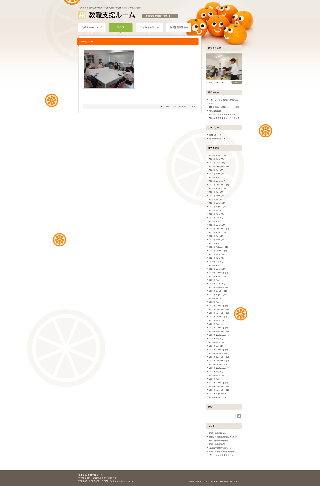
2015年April (214, 379)
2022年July (214, 236)
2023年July (214, 210)
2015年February (216, 383)
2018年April (214, 302)
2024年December (217, 185)
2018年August (215, 295)
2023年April (214, 221)
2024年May (214, 199)
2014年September (217, 394)
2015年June (214, 375)
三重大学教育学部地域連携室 (222, 452)
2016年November (217, 331)
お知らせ (213, 135)
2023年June (214, 214)
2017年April (214, 324)
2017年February (216, 328)
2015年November (217, 361)
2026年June (214, 159)
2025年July (214, 170)
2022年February (216, 247)
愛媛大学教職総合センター (221, 433)
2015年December (217, 357)
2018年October (216, 291)
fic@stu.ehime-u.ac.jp (121, 481)
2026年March (215, 163)
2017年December (217, 309)
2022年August (215, 232)
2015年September (217, 368)
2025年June (214, 174)
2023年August (215, 207)
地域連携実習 (215, 111)
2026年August (215, 155)
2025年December (217, 166)
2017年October (216, 317)
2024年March (215, 203)
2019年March (215, 284)
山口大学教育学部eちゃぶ (220, 448)
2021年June (214, 254)
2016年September (217, 335)
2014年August (215, 397)
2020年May (214, 262)
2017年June (214, 320)
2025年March (215, 181)
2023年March (215, 225)
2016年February (216, 350)
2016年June (214, 342)
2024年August (215, 188)
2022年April (214, 243)
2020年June (214, 258)
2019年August (215, 276)
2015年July (214, 372)
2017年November (217, 313)
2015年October (216, 364)
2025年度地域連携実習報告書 (222, 114)
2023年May (214, 218)
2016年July (214, 339)
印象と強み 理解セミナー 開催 (224, 107)
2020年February (216, 273)
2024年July (214, 192)
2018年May (214, 298)
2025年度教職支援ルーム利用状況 (224, 118)
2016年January (216, 353)
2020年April (214, 265)
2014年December (217, 386)
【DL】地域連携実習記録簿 (221, 455)
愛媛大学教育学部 (217, 444)
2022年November (217, 229)
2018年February (216, 306)
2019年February (216, 287)
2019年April (214, 280)
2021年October (216, 251)
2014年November (217, 390)
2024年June (214, 196)
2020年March (215, 269)
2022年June (214, 240)
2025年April (214, 177)
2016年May (214, 346)
